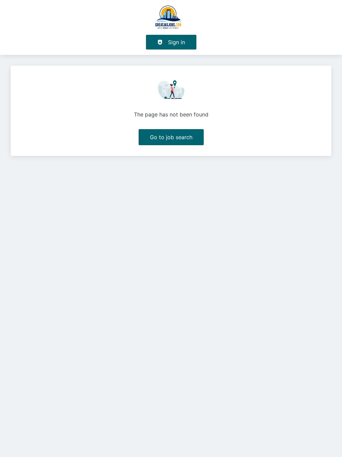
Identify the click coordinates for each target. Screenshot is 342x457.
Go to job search (171, 137)
